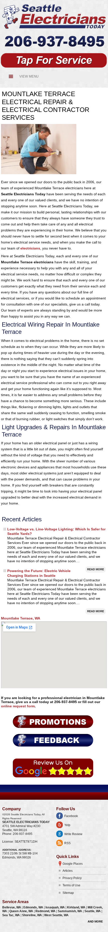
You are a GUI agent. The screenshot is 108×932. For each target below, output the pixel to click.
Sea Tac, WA (11, 915)
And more (95, 921)
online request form (18, 706)
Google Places (73, 863)
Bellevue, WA (12, 907)
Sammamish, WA (70, 911)
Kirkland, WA (76, 907)
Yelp (67, 825)
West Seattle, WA (56, 915)
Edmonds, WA (33, 907)
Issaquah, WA (55, 907)
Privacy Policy (72, 878)
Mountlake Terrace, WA (20, 618)
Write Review (73, 834)
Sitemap (68, 893)
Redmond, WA (45, 911)
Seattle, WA (92, 911)
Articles (68, 871)
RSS (67, 843)
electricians (30, 248)
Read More (95, 569)
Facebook (71, 816)
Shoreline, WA (32, 915)
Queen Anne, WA (21, 911)
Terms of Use (71, 885)
